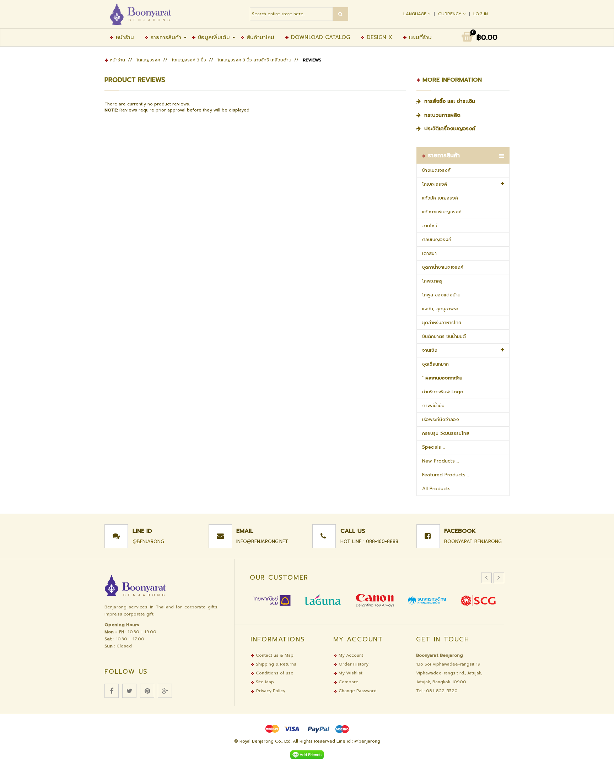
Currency (450, 14)
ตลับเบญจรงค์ (436, 239)
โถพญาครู (432, 281)
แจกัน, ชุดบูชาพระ (440, 308)
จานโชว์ (429, 225)
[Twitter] (129, 691)
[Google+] (165, 691)
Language (415, 14)
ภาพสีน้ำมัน (433, 405)
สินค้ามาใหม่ (259, 37)
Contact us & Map (273, 655)
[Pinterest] (147, 691)
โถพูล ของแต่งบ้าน (441, 294)
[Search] (340, 14)
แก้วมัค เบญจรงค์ (440, 198)
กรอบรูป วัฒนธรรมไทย (445, 433)
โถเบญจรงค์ (148, 60)
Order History (352, 664)
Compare (348, 682)
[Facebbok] (111, 691)
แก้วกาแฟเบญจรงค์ (442, 211)
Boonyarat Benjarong (473, 541)
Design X (378, 37)
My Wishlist (349, 673)
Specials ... (433, 447)
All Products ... (438, 488)
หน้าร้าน (124, 37)
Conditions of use (273, 673)
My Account (350, 655)
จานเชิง (429, 350)
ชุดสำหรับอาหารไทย (441, 322)
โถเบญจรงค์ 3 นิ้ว (189, 60)
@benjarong (148, 541)
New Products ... (440, 461)
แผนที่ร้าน (419, 37)
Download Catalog (319, 37)
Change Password (357, 691)
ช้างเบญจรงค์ (436, 170)
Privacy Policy (270, 691)
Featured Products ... (445, 474)
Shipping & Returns (275, 664)
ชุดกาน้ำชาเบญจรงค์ (442, 267)
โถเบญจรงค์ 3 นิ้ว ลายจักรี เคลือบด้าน (254, 60)
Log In (480, 14)
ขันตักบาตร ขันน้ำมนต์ (444, 336)
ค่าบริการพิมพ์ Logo (442, 391)
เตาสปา (429, 253)
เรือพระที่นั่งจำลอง (440, 419)
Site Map (264, 682)
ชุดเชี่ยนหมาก (435, 364)
